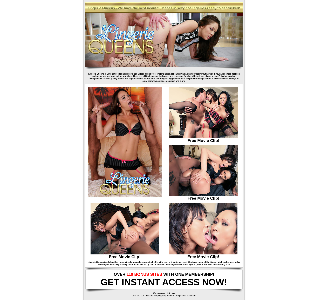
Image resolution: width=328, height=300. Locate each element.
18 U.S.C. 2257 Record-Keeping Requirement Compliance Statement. (164, 296)
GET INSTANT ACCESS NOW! (164, 282)
